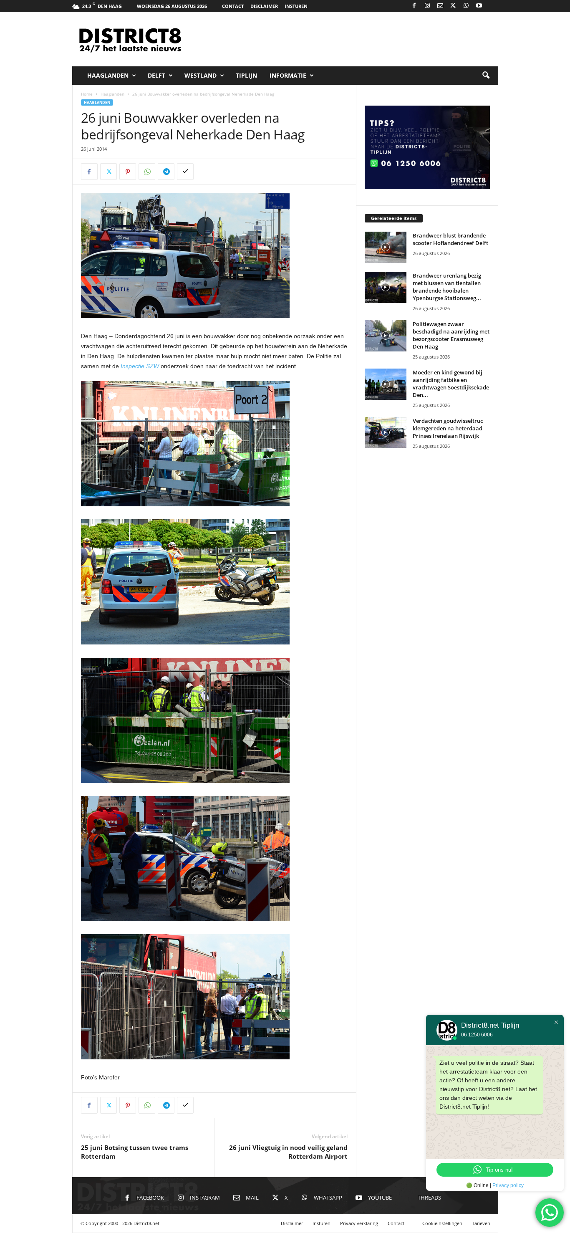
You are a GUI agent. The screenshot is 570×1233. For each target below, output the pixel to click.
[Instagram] (427, 6)
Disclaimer (264, 6)
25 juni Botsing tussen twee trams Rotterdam (134, 1151)
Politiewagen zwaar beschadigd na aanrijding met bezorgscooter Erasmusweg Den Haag (451, 335)
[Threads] (492, 6)
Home (87, 94)
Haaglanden (108, 75)
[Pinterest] (127, 171)
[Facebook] (414, 6)
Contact (233, 6)
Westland (200, 75)
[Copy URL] (185, 171)
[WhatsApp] (466, 6)
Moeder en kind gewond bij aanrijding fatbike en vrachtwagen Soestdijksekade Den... (451, 384)
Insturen (296, 6)
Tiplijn (246, 75)
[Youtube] (479, 6)
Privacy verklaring (359, 1223)
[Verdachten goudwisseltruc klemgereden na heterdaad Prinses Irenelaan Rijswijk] (385, 432)
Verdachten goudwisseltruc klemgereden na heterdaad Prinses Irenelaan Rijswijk (448, 428)
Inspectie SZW (140, 366)
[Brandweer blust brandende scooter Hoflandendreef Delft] (385, 247)
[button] (486, 75)
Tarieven (481, 1223)
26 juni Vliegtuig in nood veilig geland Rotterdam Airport (288, 1151)
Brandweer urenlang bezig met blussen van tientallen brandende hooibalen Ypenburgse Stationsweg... (447, 287)
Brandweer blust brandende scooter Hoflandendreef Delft (450, 239)
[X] (453, 6)
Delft (156, 75)
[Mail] (440, 6)
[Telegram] (166, 171)
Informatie (288, 75)
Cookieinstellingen (442, 1223)
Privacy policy (508, 1185)
